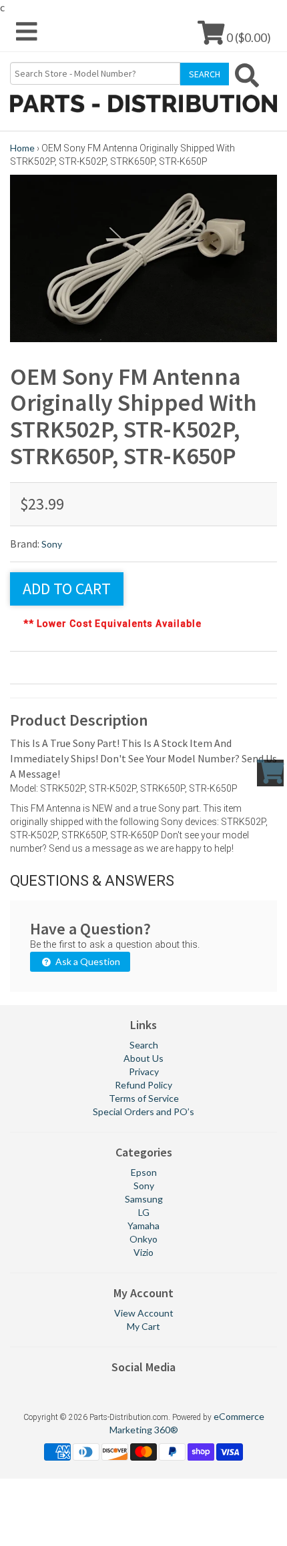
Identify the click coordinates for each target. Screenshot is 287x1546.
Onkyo (143, 1239)
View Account (144, 1313)
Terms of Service (144, 1098)
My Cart (143, 1326)
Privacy (144, 1071)
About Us (143, 1058)
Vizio (143, 1252)
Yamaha (143, 1225)
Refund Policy (143, 1084)
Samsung (144, 1199)
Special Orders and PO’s (143, 1111)
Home (22, 147)
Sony (51, 544)
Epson (144, 1172)
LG (144, 1212)
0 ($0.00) (247, 37)
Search (143, 1044)
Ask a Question (86, 961)
